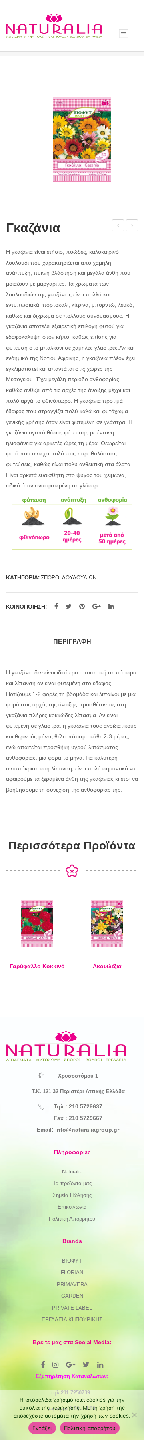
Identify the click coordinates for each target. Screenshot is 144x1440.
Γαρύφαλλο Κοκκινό (118, 226)
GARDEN (72, 1296)
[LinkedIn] (111, 607)
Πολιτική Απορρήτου (72, 1219)
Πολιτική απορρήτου (90, 1428)
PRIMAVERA (72, 1284)
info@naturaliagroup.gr (87, 1129)
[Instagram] (55, 1365)
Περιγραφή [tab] (72, 641)
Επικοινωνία (72, 1207)
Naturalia (72, 1172)
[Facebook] (56, 607)
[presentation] (14, 940)
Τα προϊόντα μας (72, 1183)
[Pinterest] (82, 607)
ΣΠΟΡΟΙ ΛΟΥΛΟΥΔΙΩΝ (68, 577)
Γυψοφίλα (132, 226)
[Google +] (96, 607)
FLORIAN (72, 1272)
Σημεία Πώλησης (72, 1195)
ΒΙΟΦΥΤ (72, 1261)
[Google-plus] (70, 1365)
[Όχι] (134, 1415)
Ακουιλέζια (107, 966)
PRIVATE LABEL (72, 1308)
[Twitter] (69, 607)
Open (123, 33)
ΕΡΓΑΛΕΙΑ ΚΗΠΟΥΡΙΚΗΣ (72, 1320)
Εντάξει (42, 1428)
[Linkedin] (100, 1365)
